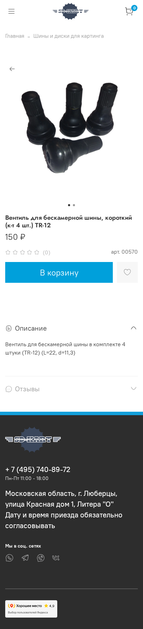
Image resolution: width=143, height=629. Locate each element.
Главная (14, 35)
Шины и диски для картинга (68, 35)
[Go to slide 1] (69, 205)
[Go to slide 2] (74, 205)
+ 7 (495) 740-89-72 (37, 469)
